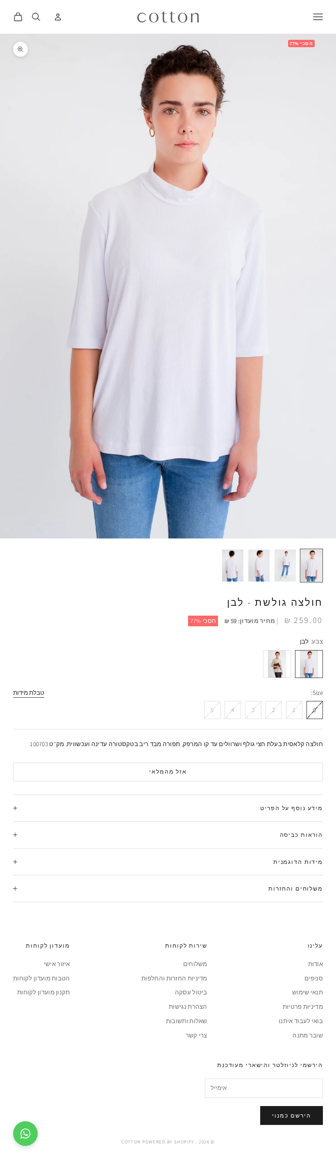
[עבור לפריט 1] (311, 565)
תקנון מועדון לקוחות (43, 992)
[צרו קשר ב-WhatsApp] (25, 1133)
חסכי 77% (203, 621)
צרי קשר (196, 1035)
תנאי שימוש (307, 992)
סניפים (313, 978)
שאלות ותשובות (186, 1021)
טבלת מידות (28, 692)
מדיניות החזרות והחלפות (174, 978)
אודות (315, 964)
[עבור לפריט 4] (232, 565)
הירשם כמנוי (291, 1115)
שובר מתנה (308, 1035)
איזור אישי (57, 964)
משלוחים (195, 964)
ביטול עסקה (191, 992)
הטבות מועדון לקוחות (41, 978)
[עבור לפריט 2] (285, 565)
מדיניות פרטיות (303, 1006)
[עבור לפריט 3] (258, 565)
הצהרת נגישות (188, 1006)
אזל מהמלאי (168, 771)
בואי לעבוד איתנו (301, 1021)
